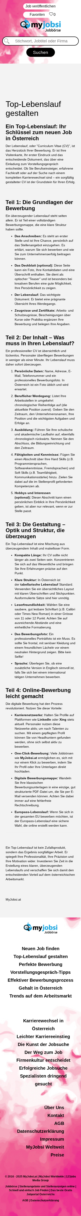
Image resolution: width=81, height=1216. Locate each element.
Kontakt (55, 1115)
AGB (59, 1123)
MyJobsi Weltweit (45, 1147)
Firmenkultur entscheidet (43, 1060)
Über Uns (54, 1107)
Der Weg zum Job (43, 1052)
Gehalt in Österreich (40, 988)
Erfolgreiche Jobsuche (43, 1068)
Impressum (52, 1139)
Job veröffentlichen (40, 6)
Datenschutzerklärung (40, 1131)
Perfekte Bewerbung (40, 964)
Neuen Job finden (40, 948)
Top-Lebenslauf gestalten (41, 956)
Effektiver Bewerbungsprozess (40, 980)
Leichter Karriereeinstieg (43, 1036)
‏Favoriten (43, 14)
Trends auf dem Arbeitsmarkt (40, 995)
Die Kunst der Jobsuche (43, 1044)
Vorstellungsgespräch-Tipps (40, 972)
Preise (57, 1154)
